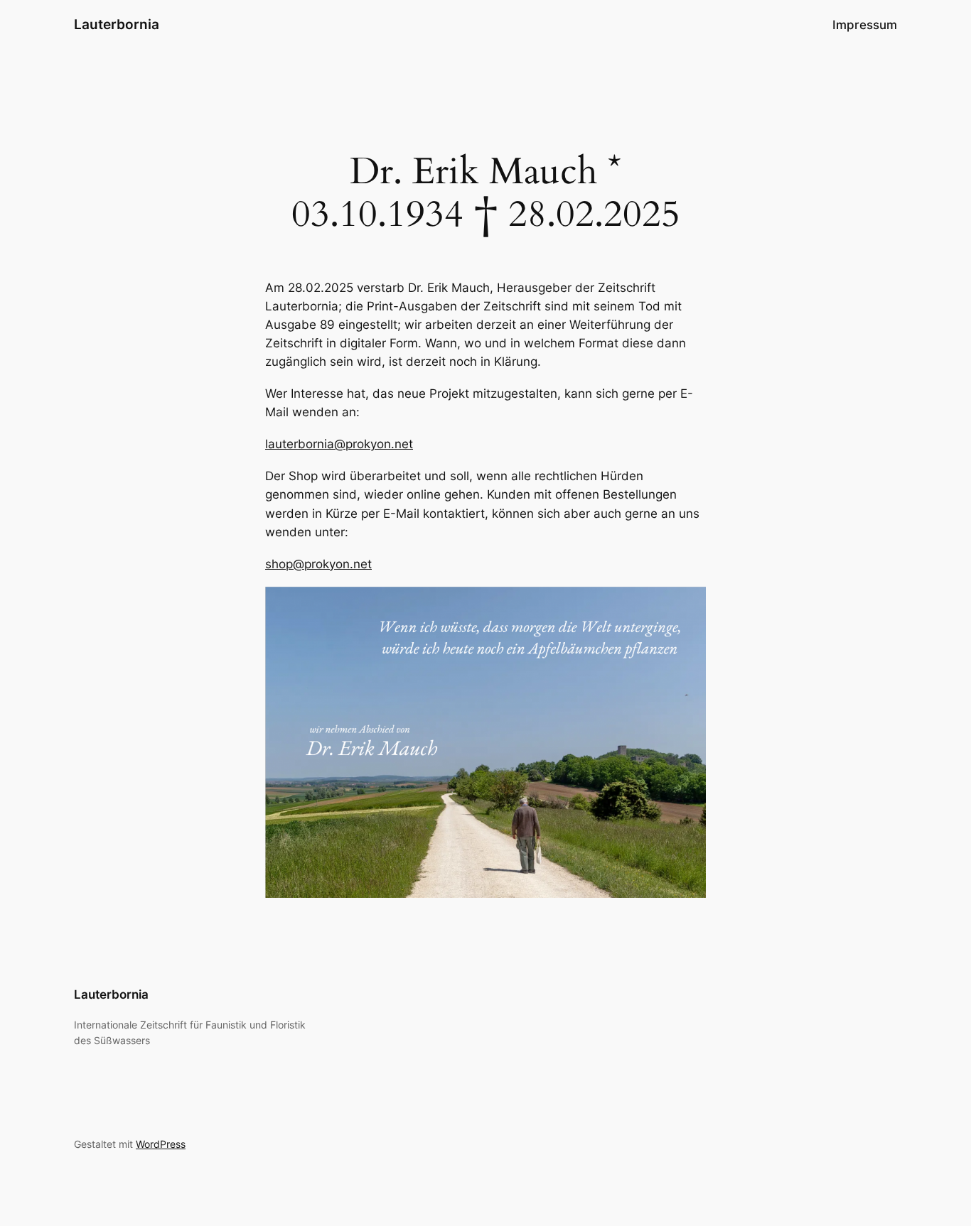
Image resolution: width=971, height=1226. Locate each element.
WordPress (161, 1144)
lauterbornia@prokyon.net (339, 444)
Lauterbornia (116, 24)
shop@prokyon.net (318, 564)
